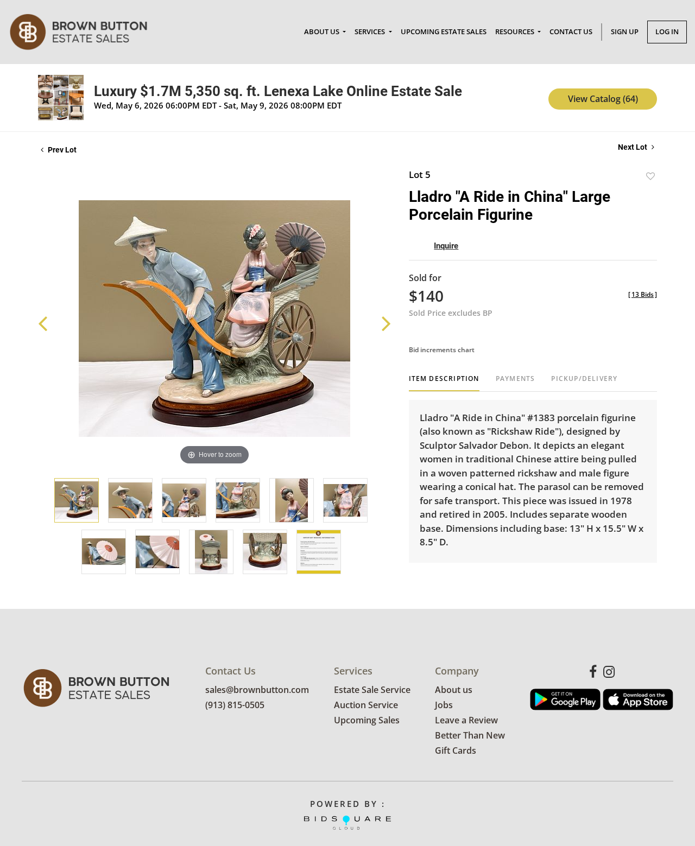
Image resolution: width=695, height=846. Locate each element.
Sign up (625, 31)
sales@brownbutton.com (257, 690)
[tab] (444, 383)
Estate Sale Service (372, 690)
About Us (322, 31)
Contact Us (570, 31)
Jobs (444, 705)
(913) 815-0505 (234, 705)
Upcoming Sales (367, 720)
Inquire (446, 246)
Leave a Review (466, 720)
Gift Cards (455, 750)
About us (453, 690)
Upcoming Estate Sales (443, 31)
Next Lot (633, 147)
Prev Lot (61, 149)
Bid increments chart (442, 349)
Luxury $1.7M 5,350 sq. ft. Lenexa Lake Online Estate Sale (278, 91)
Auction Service (366, 705)
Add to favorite (650, 176)
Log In (667, 31)
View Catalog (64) (603, 99)
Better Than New (470, 735)
